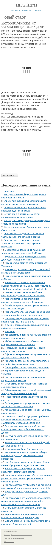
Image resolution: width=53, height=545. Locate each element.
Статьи (37, 10)
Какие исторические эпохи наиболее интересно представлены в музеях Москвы (23, 294)
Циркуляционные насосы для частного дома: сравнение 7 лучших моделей (25, 522)
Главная (15, 10)
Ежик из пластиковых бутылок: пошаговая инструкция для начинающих (23, 209)
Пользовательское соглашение (21, 535)
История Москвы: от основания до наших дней (22, 24)
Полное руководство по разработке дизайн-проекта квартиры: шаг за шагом (25, 320)
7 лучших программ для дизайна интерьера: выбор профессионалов (25, 326)
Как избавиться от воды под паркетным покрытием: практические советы (23, 470)
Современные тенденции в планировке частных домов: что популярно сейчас (22, 235)
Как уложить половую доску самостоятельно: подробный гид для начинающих (25, 362)
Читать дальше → (9, 175)
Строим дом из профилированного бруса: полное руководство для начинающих (23, 202)
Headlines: (9, 191)
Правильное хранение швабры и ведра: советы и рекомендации (23, 349)
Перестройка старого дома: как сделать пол (27, 367)
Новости (26, 10)
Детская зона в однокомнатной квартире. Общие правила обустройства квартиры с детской (23, 429)
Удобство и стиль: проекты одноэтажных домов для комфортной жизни (23, 258)
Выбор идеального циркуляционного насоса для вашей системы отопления (25, 405)
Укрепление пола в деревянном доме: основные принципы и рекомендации (22, 516)
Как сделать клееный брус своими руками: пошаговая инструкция (23, 196)
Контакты (7, 535)
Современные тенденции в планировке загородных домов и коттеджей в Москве (23, 251)
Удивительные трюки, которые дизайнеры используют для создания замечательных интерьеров (24, 455)
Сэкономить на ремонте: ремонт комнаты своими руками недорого (24, 385)
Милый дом (26, 5)
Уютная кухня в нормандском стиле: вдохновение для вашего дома (20, 215)
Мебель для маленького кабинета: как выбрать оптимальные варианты (22, 343)
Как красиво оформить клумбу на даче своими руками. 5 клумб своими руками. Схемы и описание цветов (26, 478)
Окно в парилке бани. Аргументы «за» (24, 448)
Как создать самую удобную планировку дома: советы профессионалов (25, 222)
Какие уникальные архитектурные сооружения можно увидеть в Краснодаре (22, 300)
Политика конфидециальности (14, 538)
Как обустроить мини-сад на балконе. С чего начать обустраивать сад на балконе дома (25, 463)
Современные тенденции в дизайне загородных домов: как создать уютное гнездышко (20, 243)
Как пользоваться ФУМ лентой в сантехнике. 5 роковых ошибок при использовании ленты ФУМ (26, 486)
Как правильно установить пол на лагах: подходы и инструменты (23, 379)
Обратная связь (9, 542)
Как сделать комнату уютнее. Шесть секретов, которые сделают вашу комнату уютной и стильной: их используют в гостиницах (26, 501)
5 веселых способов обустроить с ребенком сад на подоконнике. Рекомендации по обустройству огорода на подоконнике (25, 419)
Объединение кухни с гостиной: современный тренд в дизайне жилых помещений (26, 392)
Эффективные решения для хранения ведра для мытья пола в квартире (25, 356)
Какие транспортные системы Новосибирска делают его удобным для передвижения (25, 313)
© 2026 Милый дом (10, 531)
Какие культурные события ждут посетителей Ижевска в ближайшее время (25, 271)
